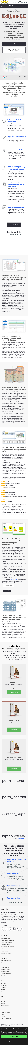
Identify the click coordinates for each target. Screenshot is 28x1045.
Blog (2, 992)
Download (3, 983)
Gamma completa (6, 953)
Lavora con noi (4, 1010)
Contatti (3, 1016)
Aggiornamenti (5, 967)
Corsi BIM (3, 987)
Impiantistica (4, 951)
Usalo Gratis (14, 44)
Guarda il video (8, 585)
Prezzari (3, 989)
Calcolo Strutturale (6, 949)
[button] (24, 2)
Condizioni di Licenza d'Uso (7, 1037)
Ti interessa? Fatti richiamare (14, 50)
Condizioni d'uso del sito (11, 1038)
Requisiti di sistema (6, 969)
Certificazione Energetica (7, 946)
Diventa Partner (5, 1005)
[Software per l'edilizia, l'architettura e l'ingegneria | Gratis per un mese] (4, 2)
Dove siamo (4, 1008)
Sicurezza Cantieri (5, 944)
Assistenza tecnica (6, 960)
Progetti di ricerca (5, 1012)
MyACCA (3, 965)
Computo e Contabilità (7, 942)
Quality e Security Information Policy (11, 1040)
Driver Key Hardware (6, 973)
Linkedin (14, 929)
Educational (4, 985)
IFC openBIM (19, 918)
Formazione (4, 963)
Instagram (17, 929)
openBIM (20, 913)
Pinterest (21, 929)
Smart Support (4, 976)
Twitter (6, 929)
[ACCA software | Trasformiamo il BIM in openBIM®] (5, 909)
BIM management (5, 938)
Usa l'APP (7, 591)
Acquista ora (14, 692)
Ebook (2, 996)
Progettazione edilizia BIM (7, 940)
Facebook (2, 929)
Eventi (2, 1014)
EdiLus (10, 6)
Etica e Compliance (6, 1018)
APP (2, 994)
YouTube (10, 929)
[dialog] (6, 1044)
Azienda (3, 1003)
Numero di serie (5, 971)
